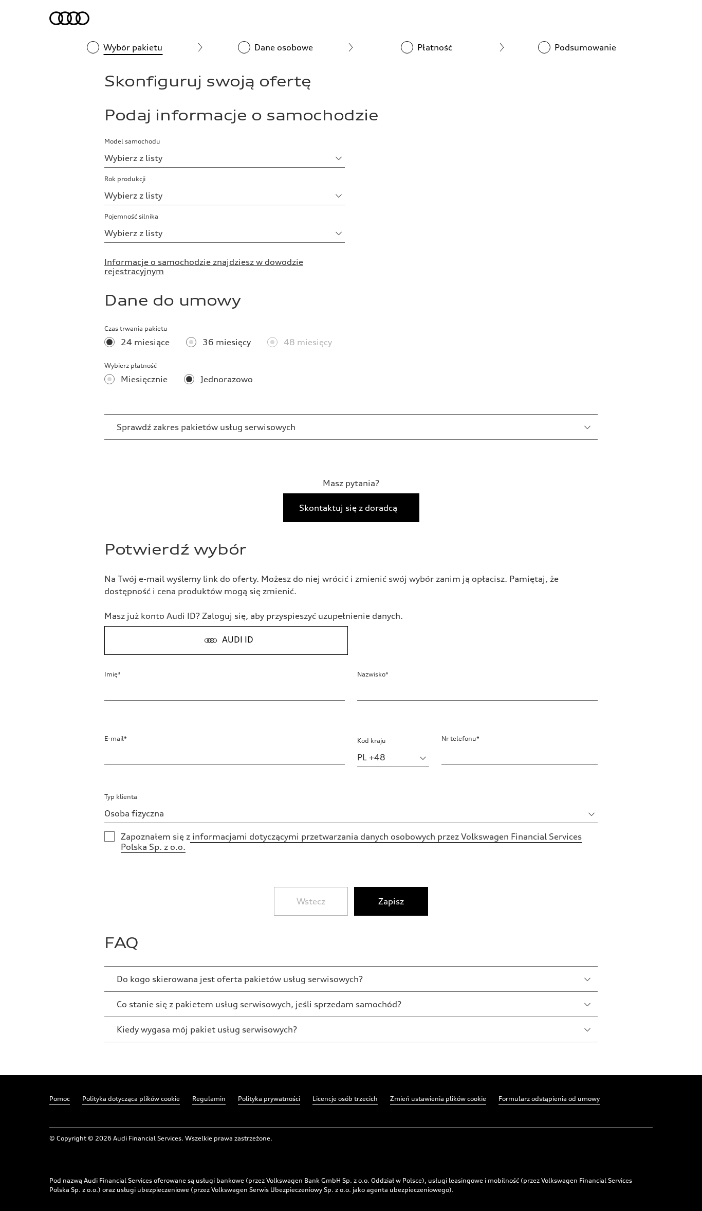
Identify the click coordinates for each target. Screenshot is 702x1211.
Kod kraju (371, 740)
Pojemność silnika (131, 216)
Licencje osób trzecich (345, 1098)
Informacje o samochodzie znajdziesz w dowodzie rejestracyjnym (203, 266)
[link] (391, 901)
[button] (206, 427)
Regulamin (209, 1098)
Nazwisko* (373, 674)
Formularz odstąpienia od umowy (549, 1098)
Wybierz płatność (130, 365)
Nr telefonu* (460, 738)
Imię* (112, 674)
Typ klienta (120, 796)
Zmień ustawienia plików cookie (438, 1098)
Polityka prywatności (269, 1098)
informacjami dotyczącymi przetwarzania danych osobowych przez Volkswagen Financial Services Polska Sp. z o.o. (351, 841)
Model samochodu (132, 141)
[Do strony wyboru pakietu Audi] (69, 18)
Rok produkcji (124, 179)
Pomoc (59, 1098)
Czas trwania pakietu (136, 328)
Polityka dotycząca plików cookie (131, 1098)
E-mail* (115, 738)
